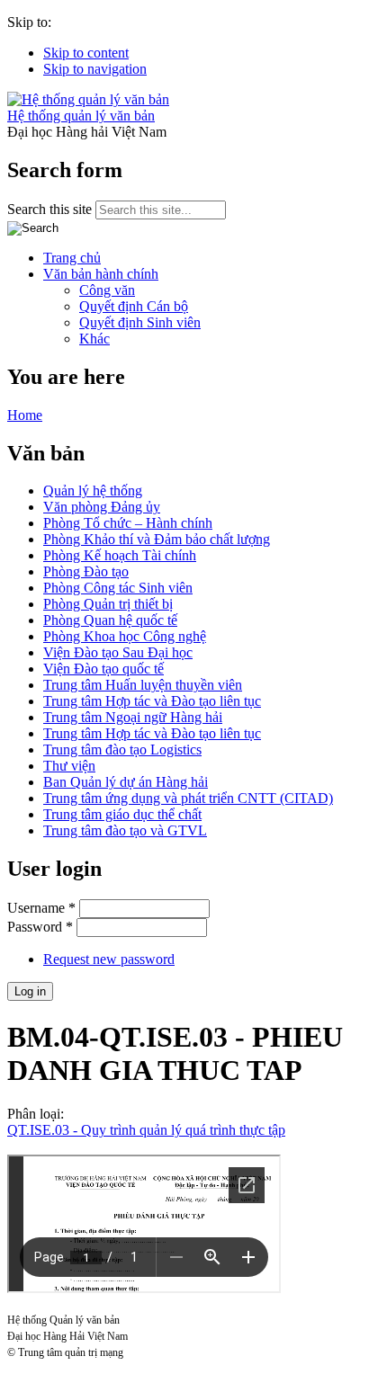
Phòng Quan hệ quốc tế (110, 620)
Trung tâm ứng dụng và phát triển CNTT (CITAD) (188, 798)
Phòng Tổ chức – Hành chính (127, 523)
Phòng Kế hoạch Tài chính (119, 555)
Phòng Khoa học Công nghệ (124, 636)
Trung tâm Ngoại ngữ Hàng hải (132, 717)
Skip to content (86, 52)
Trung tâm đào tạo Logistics (122, 749)
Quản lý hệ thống (92, 490)
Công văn (107, 290)
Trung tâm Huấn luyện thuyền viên (142, 684)
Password (40, 926)
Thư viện (69, 765)
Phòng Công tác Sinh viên (118, 587)
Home (24, 415)
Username (41, 907)
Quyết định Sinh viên (140, 322)
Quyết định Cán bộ (133, 306)
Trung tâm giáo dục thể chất (122, 814)
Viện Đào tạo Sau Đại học (118, 652)
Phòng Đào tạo (86, 571)
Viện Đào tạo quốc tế (103, 668)
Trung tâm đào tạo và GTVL (125, 830)
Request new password (109, 959)
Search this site (51, 209)
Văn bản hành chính (100, 273)
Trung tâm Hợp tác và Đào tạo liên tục (152, 701)
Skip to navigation (95, 68)
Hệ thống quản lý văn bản (81, 115)
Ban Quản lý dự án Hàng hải (125, 782)
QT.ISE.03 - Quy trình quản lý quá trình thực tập (146, 1130)
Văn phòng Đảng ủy (101, 506)
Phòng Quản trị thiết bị (108, 603)
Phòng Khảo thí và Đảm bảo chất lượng (156, 539)
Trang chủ (72, 257)
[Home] (88, 99)
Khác (94, 338)
